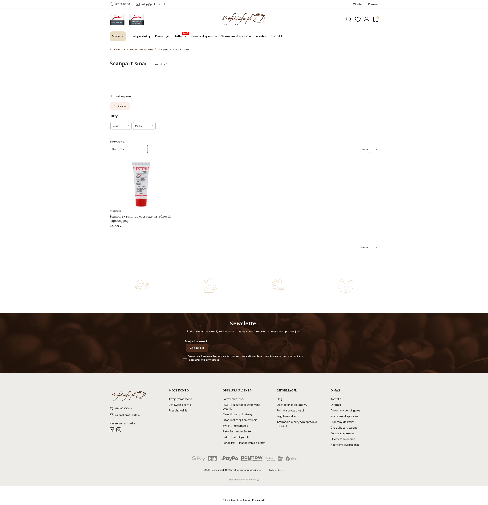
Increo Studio (248, 479)
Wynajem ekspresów (344, 416)
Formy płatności (233, 399)
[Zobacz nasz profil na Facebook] (112, 429)
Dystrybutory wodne (344, 428)
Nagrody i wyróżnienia (345, 445)
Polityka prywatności (290, 410)
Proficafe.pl (116, 49)
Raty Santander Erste (237, 431)
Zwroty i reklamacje (235, 426)
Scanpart (163, 49)
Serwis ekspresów (342, 433)
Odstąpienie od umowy (292, 405)
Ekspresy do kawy (342, 422)
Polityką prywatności (208, 359)
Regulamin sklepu (288, 416)
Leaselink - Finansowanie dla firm (244, 443)
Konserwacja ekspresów (140, 49)
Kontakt (336, 399)
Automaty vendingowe (345, 410)
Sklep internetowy (243, 500)
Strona (364, 149)
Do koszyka (136, 233)
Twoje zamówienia (181, 399)
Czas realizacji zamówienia (240, 420)
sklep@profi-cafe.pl (153, 4)
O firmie (336, 405)
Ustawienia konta (180, 405)
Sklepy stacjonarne (343, 439)
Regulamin (207, 356)
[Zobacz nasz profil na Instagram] (118, 429)
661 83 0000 (122, 4)
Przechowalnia (178, 410)
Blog (279, 399)
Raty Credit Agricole (236, 437)
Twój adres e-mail (196, 341)
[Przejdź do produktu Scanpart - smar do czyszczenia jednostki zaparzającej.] (141, 184)
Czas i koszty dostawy (237, 414)
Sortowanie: (117, 141)
